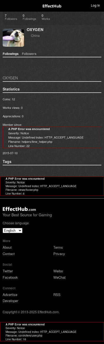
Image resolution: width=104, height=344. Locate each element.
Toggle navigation (6, 5)
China (35, 35)
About (7, 247)
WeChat (59, 277)
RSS (57, 294)
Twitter (8, 270)
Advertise (10, 294)
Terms (58, 247)
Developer (10, 300)
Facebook (10, 277)
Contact (9, 253)
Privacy (59, 253)
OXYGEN (35, 29)
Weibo (58, 270)
